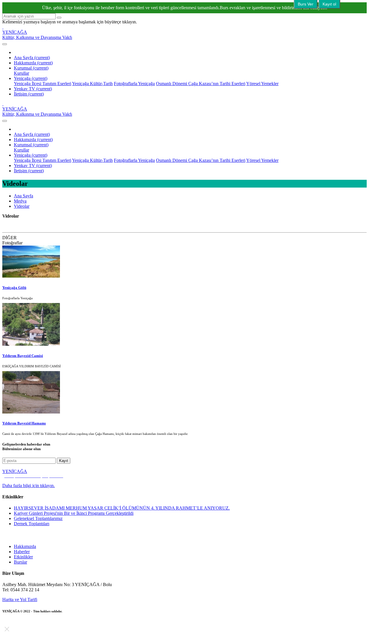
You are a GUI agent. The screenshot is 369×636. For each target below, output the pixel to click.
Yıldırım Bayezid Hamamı (24, 423)
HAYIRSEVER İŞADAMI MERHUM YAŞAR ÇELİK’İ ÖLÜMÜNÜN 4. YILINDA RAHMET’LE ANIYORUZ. (122, 508)
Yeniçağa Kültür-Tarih (92, 83)
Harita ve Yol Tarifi (19, 599)
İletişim (29, 93)
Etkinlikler (23, 556)
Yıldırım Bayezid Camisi (22, 355)
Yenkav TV (33, 88)
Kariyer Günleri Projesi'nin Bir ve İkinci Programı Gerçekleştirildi (73, 513)
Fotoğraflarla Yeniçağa (134, 83)
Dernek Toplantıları (31, 523)
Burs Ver (305, 4)
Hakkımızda (33, 62)
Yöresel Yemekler (262, 83)
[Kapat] (7, 629)
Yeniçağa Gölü (14, 287)
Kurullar (21, 73)
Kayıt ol (329, 4)
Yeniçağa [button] (30, 78)
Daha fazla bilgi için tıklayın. (28, 485)
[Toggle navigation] (4, 44)
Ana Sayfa (32, 57)
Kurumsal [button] (31, 68)
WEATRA (41, 615)
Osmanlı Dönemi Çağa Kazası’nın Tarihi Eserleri (200, 83)
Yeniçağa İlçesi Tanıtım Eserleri (42, 83)
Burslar (20, 562)
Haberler (22, 551)
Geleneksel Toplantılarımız (38, 518)
